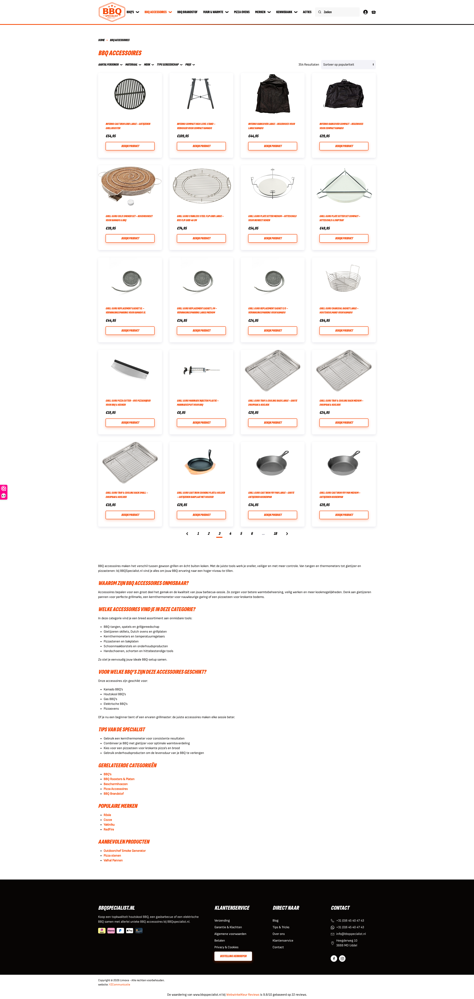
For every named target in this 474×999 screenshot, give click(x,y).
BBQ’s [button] (107, 774)
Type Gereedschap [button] (167, 65)
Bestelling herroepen (233, 956)
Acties (307, 12)
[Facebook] (334, 958)
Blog (275, 920)
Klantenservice (283, 941)
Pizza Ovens (242, 12)
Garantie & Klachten (228, 927)
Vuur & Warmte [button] (213, 12)
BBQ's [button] (130, 12)
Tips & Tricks (281, 927)
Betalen (219, 941)
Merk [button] (147, 65)
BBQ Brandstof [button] (114, 794)
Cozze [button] (108, 820)
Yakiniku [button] (109, 825)
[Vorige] (187, 534)
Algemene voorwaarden (230, 934)
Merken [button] (260, 12)
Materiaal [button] (131, 65)
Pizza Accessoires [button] (116, 789)
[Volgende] (287, 534)
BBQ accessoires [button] (156, 12)
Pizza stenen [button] (112, 855)
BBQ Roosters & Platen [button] (119, 779)
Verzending (222, 920)
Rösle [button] (107, 815)
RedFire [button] (109, 829)
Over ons (279, 934)
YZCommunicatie (119, 984)
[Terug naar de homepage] (112, 12)
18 (275, 533)
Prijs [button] (188, 65)
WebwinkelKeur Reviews (242, 995)
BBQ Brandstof (187, 12)
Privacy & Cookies (226, 947)
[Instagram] (342, 958)
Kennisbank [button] (284, 12)
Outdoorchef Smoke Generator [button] (125, 851)
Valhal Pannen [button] (113, 860)
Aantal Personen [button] (108, 65)
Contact (278, 947)
